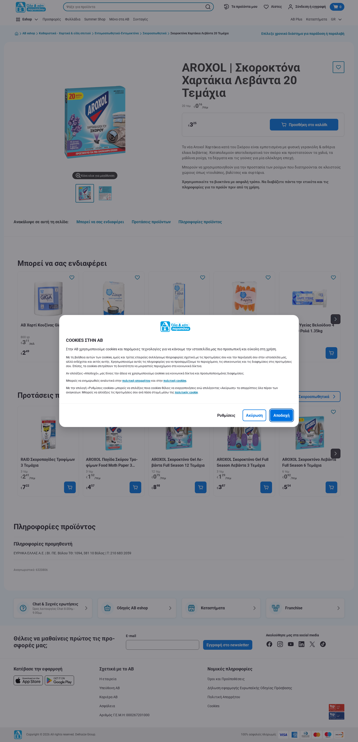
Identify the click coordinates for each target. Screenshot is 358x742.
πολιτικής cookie (186, 392)
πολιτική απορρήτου (136, 380)
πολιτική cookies (174, 380)
